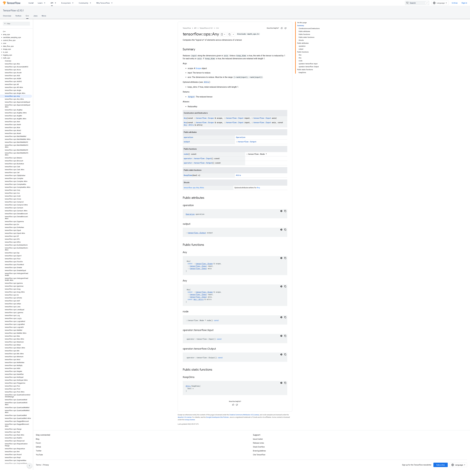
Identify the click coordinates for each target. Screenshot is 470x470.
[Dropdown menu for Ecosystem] (73, 3)
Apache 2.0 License (185, 417)
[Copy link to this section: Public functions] (206, 245)
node (186, 154)
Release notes (258, 443)
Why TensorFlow (103, 3)
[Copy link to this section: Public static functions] (214, 369)
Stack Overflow (259, 447)
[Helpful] (282, 28)
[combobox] (417, 3)
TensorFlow (187, 28)
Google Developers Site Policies (217, 417)
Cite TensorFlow (259, 455)
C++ (27, 16)
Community (83, 3)
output (187, 142)
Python (18, 16)
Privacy (46, 465)
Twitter (38, 451)
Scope (198, 68)
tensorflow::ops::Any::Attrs (194, 188)
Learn (40, 3)
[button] (16, 34)
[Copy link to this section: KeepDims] (196, 377)
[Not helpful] (285, 28)
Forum (38, 443)
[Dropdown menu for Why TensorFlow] (113, 3)
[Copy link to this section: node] (190, 311)
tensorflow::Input (234, 118)
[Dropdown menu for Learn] (45, 3)
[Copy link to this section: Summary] (197, 49)
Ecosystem (66, 3)
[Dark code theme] (281, 211)
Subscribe (440, 465)
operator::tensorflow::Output (198, 163)
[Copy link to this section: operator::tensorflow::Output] (218, 348)
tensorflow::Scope (205, 118)
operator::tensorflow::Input (197, 158)
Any (185, 118)
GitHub (455, 3)
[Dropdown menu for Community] (91, 3)
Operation (240, 137)
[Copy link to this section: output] (192, 224)
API (52, 3)
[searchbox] (16, 24)
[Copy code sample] (285, 211)
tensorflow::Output (247, 142)
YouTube (39, 455)
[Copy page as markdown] (229, 34)
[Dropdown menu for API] (56, 3)
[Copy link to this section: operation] (196, 205)
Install (31, 3)
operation (188, 137)
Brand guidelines (259, 451)
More (44, 16)
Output (191, 97)
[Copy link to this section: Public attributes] (206, 198)
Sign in (464, 3)
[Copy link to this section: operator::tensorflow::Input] (215, 330)
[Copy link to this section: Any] (189, 252)
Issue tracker (258, 439)
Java (35, 16)
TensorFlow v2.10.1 (13, 10)
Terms (38, 465)
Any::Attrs (189, 125)
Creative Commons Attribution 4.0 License (244, 415)
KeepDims (188, 175)
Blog (37, 439)
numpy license (190, 420)
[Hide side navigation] (29, 465)
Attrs (206, 82)
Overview (7, 16)
